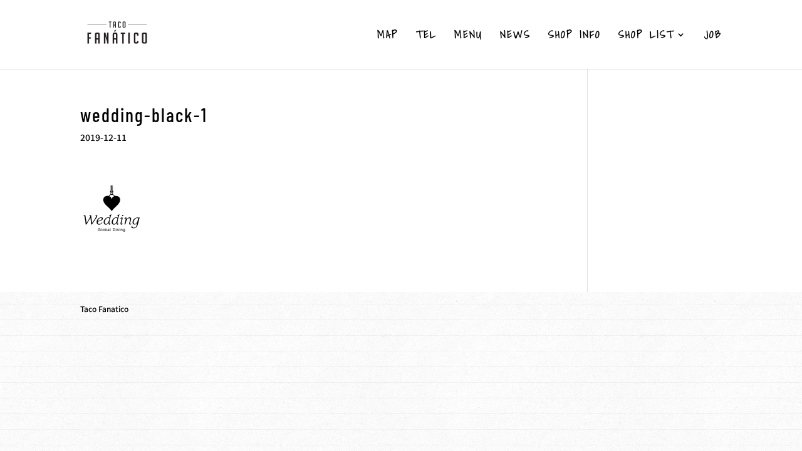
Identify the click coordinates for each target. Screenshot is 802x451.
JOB (713, 36)
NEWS (515, 36)
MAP (387, 36)
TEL (426, 36)
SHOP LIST (646, 36)
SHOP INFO (574, 36)
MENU (468, 36)
